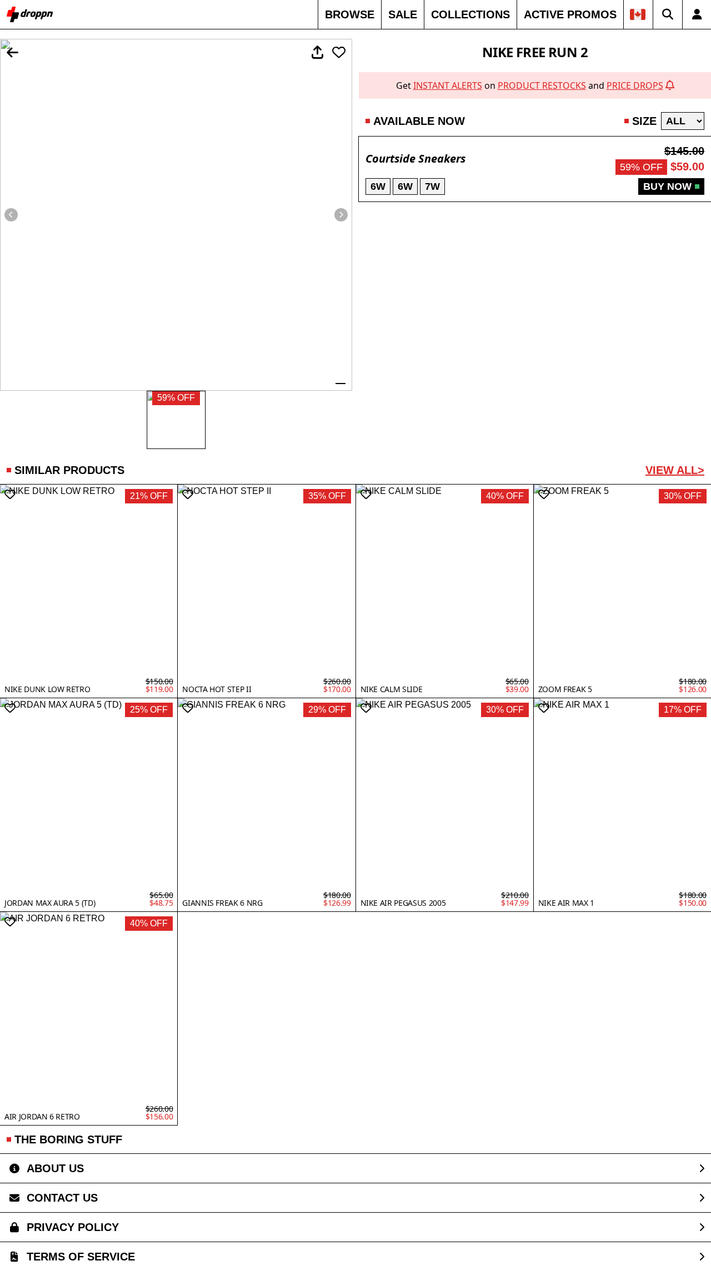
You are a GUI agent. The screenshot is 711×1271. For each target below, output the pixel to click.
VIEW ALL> (674, 470)
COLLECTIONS (470, 14)
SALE (402, 14)
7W (432, 186)
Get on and (529, 85)
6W (377, 186)
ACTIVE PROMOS (570, 14)
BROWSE (349, 14)
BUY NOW (667, 186)
